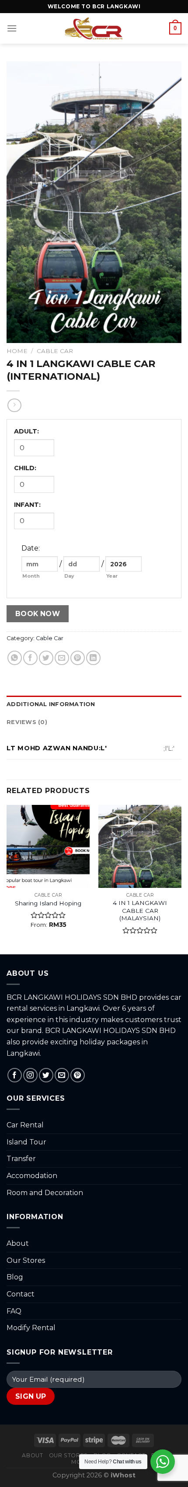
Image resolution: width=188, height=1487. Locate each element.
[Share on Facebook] (30, 658)
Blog (15, 1277)
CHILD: (25, 468)
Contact (21, 1294)
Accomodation (32, 1176)
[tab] (94, 704)
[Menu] (12, 28)
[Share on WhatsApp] (14, 658)
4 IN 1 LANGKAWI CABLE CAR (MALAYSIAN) (140, 910)
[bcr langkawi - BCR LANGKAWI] (94, 28)
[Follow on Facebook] (14, 1075)
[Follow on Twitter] (46, 1075)
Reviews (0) (27, 722)
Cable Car (55, 350)
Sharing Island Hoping (48, 903)
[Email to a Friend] (62, 658)
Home (17, 350)
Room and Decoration (45, 1193)
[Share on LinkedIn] (93, 658)
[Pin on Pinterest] (77, 658)
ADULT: (26, 431)
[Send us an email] (62, 1075)
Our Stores (26, 1260)
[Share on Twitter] (46, 658)
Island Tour (26, 1142)
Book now (37, 614)
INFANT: (27, 505)
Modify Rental (31, 1328)
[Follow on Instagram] (30, 1075)
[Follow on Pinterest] (77, 1075)
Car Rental (25, 1125)
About (18, 1243)
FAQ (14, 1311)
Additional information (51, 704)
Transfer (21, 1158)
